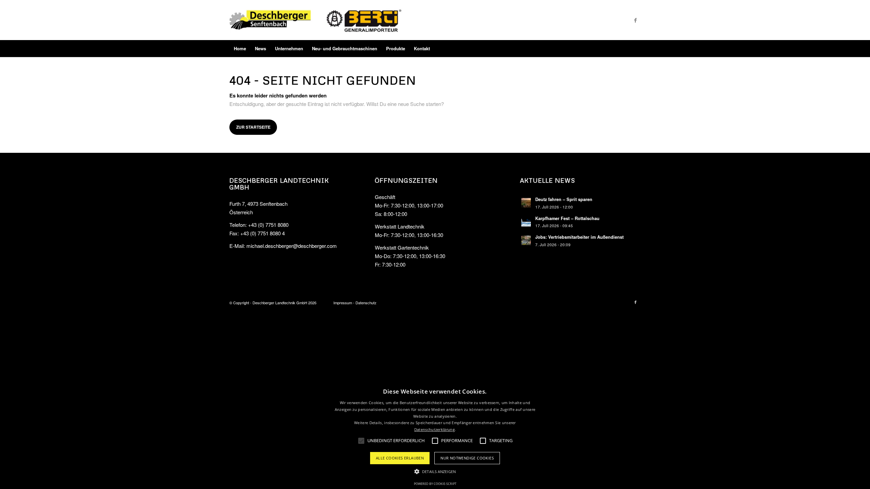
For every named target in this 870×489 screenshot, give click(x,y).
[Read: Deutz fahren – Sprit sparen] (526, 203)
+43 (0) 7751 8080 (268, 224)
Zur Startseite (253, 127)
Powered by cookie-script (435, 484)
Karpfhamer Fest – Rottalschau (567, 218)
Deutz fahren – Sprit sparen (563, 199)
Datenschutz (366, 302)
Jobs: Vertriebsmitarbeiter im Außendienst (579, 237)
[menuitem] (239, 48)
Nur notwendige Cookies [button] (467, 457)
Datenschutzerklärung (434, 429)
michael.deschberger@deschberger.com (291, 245)
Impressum (342, 302)
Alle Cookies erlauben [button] (400, 457)
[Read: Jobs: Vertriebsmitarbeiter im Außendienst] (526, 240)
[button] (435, 472)
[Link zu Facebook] (635, 20)
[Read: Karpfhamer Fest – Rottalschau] (526, 222)
